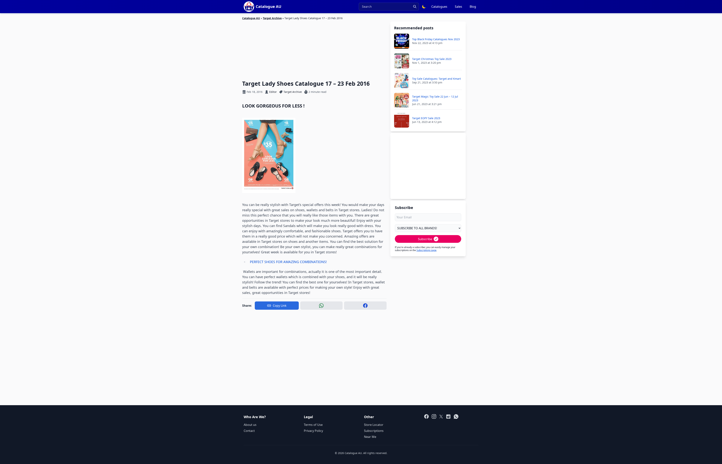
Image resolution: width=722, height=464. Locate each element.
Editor (273, 92)
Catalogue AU (251, 18)
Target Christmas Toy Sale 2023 (431, 59)
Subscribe (425, 239)
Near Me (370, 437)
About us (250, 425)
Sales (458, 7)
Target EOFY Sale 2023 (426, 118)
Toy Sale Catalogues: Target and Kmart (436, 78)
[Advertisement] (314, 48)
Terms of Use (313, 425)
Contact (249, 431)
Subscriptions (374, 431)
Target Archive (272, 18)
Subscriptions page (426, 250)
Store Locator (373, 425)
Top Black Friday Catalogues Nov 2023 (436, 39)
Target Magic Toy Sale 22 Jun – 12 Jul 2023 (435, 98)
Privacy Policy (313, 431)
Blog (473, 7)
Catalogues (439, 7)
